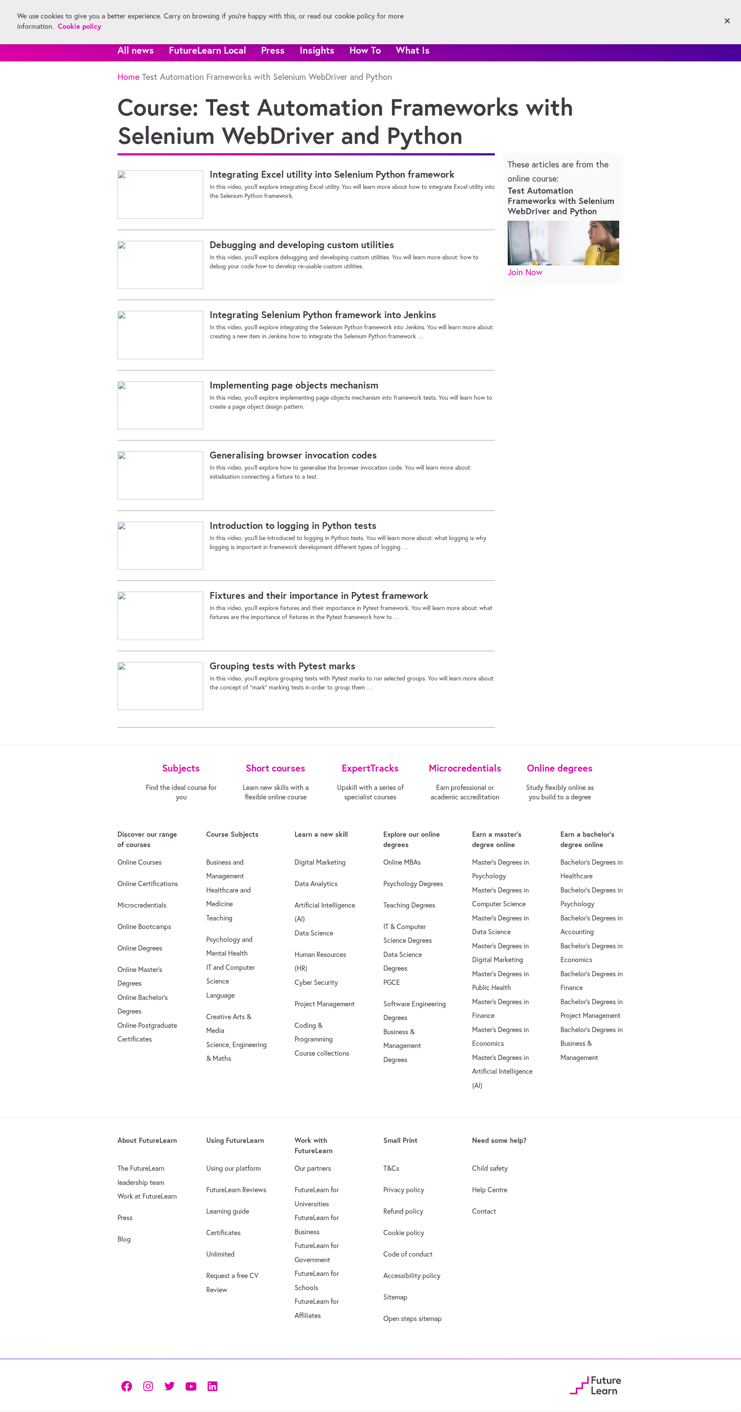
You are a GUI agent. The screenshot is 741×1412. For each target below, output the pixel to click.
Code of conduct (408, 1254)
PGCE (391, 982)
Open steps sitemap (412, 1318)
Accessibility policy (411, 1275)
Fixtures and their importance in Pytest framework (319, 595)
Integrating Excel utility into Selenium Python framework (332, 174)
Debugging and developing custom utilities (302, 245)
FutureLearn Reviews (236, 1189)
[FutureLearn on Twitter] (169, 1386)
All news (135, 50)
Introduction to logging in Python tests (293, 525)
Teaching (219, 918)
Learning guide (227, 1211)
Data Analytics (316, 883)
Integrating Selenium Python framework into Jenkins (323, 315)
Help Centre (489, 1189)
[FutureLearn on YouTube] (191, 1386)
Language (220, 995)
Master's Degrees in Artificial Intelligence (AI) (502, 1071)
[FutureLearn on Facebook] (128, 1386)
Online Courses (139, 862)
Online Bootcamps (144, 926)
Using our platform (233, 1168)
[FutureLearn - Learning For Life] (595, 1384)
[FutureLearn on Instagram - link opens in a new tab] (148, 1386)
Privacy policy (403, 1189)
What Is (413, 50)
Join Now (525, 272)
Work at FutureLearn (147, 1196)
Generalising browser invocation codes (293, 455)
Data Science (314, 933)
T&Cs (391, 1168)
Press (273, 50)
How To (365, 50)
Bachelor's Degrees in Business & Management (591, 1043)
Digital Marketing (320, 862)
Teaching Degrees (409, 905)
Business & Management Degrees (402, 1045)
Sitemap (395, 1297)
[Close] (727, 21)
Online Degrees (139, 948)
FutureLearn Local (207, 50)
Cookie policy (403, 1232)
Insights (317, 50)
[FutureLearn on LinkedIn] (212, 1386)
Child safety (490, 1168)
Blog (124, 1239)
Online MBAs (402, 862)
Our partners (313, 1168)
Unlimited (220, 1254)
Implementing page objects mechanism (294, 385)
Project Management (325, 1003)
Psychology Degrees (413, 883)
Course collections (322, 1053)
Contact (484, 1211)
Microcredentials (141, 905)
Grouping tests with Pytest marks (282, 666)
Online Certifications (147, 883)
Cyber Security (316, 982)
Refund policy (403, 1211)
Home (128, 76)
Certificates (223, 1232)
